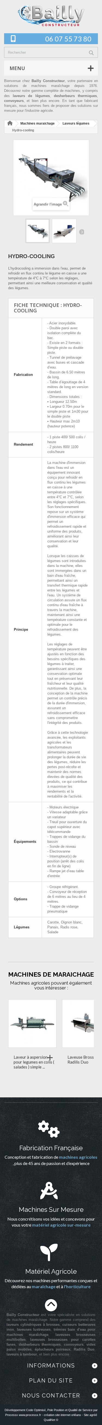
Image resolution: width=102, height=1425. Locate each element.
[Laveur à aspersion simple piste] (32, 1023)
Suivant (81, 231)
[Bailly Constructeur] (51, 15)
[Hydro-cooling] (38, 231)
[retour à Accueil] (10, 123)
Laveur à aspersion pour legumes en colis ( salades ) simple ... (34, 1062)
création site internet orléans (62, 1415)
